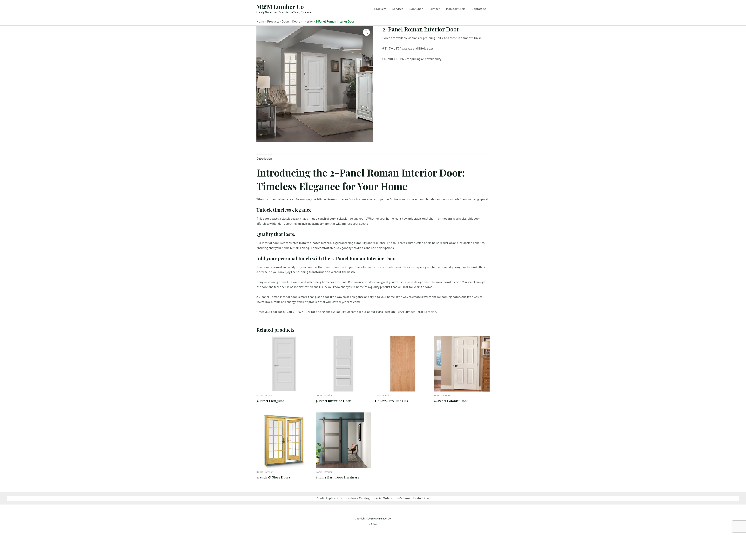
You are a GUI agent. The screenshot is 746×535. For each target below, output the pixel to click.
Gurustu (373, 523)
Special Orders (382, 498)
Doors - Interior (302, 21)
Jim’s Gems (402, 498)
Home (260, 21)
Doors (286, 21)
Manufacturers (455, 9)
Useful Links (421, 498)
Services (397, 9)
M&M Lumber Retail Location (416, 312)
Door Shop (416, 9)
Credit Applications (329, 498)
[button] (366, 32)
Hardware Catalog (358, 498)
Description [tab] (264, 158)
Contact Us (479, 9)
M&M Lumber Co (280, 6)
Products (380, 9)
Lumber (435, 9)
